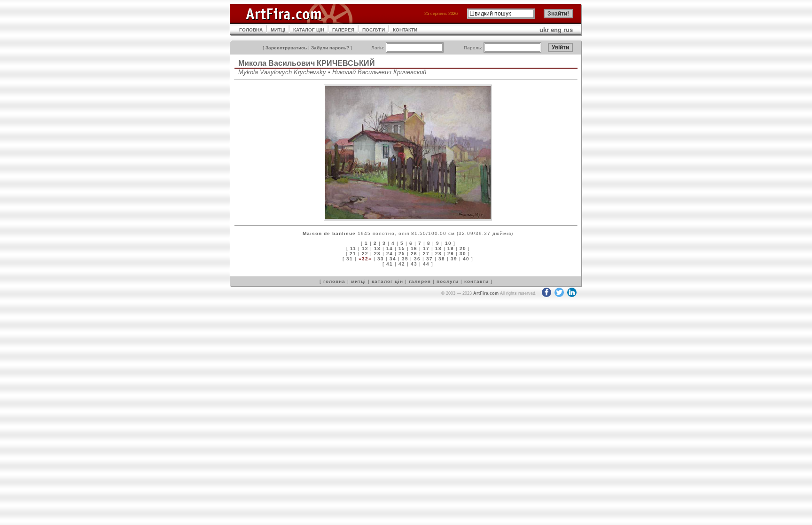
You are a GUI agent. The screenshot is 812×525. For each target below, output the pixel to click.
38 (441, 258)
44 (426, 263)
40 (466, 258)
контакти (476, 281)
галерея (420, 281)
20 (463, 248)
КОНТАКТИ (405, 29)
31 (349, 258)
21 (353, 253)
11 (353, 248)
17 (426, 248)
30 (463, 253)
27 (426, 253)
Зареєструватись (286, 47)
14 (389, 248)
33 (380, 258)
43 (414, 263)
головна (334, 281)
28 (438, 253)
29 (450, 253)
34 (393, 258)
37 (429, 258)
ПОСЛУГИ (373, 29)
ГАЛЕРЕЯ (343, 29)
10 (448, 243)
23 (377, 253)
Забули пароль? (330, 47)
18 (438, 248)
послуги (448, 281)
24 (389, 253)
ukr (544, 29)
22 (365, 253)
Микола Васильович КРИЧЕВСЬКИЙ (306, 63)
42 (401, 263)
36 (417, 258)
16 (414, 248)
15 (401, 248)
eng (556, 29)
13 (377, 248)
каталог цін (387, 281)
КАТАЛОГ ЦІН (308, 29)
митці (358, 281)
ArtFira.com (486, 293)
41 (389, 263)
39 (454, 258)
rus (568, 29)
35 (405, 258)
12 (365, 248)
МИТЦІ (278, 29)
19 (450, 248)
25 (401, 253)
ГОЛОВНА (251, 29)
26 (414, 253)
